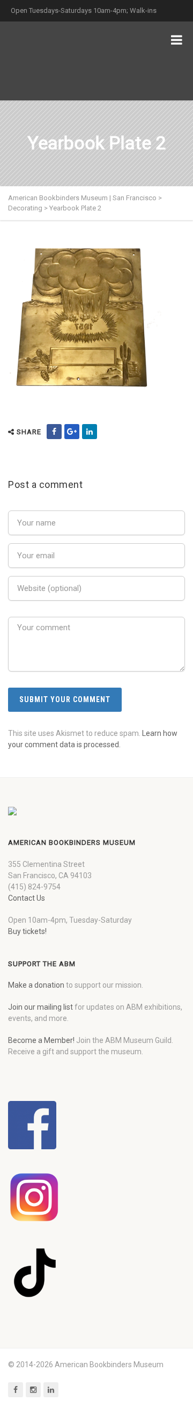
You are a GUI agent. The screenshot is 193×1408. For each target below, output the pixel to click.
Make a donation (36, 985)
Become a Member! (41, 1040)
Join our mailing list (40, 1007)
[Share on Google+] (71, 431)
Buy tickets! (27, 931)
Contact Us (26, 898)
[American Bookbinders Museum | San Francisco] (64, 61)
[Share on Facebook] (54, 431)
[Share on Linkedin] (89, 431)
